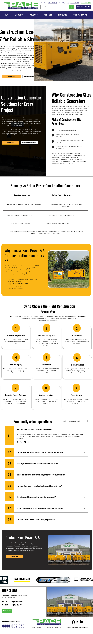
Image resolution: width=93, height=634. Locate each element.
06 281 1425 (74, 3)
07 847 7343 (52, 3)
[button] (62, 14)
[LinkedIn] (81, 622)
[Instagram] (77, 622)
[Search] (71, 7)
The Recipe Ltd (56, 627)
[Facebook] (73, 622)
